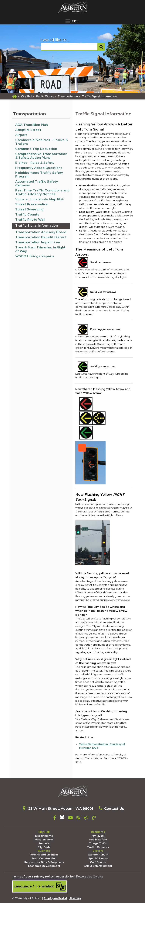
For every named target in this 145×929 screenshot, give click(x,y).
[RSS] (78, 818)
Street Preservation (31, 204)
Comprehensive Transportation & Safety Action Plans (41, 155)
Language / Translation (35, 886)
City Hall (26, 96)
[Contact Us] (94, 818)
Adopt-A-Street (28, 130)
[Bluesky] (62, 818)
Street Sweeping (29, 209)
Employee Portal (55, 898)
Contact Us (114, 809)
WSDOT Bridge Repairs (34, 256)
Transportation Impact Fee (37, 242)
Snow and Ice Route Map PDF (39, 199)
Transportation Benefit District (41, 237)
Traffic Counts (27, 214)
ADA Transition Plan (31, 125)
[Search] (101, 47)
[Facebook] (54, 818)
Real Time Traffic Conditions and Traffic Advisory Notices (42, 192)
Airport (21, 135)
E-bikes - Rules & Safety (34, 163)
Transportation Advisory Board (40, 232)
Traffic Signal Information (36, 225)
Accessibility (65, 876)
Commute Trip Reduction (36, 149)
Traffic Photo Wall (30, 219)
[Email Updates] (86, 818)
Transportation (68, 96)
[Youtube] (70, 818)
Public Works (45, 96)
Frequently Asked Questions (38, 168)
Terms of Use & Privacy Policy (33, 876)
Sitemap (75, 898)
